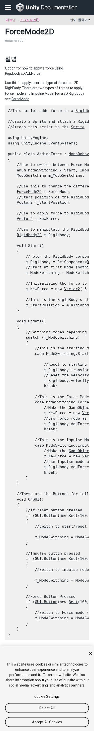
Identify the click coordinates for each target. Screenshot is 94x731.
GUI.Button (46, 515)
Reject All (46, 708)
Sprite (39, 121)
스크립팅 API (29, 20)
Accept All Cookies (47, 722)
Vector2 (25, 202)
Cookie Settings (47, 697)
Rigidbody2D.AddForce (23, 73)
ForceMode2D (29, 191)
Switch (46, 526)
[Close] (90, 653)
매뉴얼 (11, 20)
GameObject (80, 407)
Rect (73, 515)
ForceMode (20, 99)
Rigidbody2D (29, 235)
